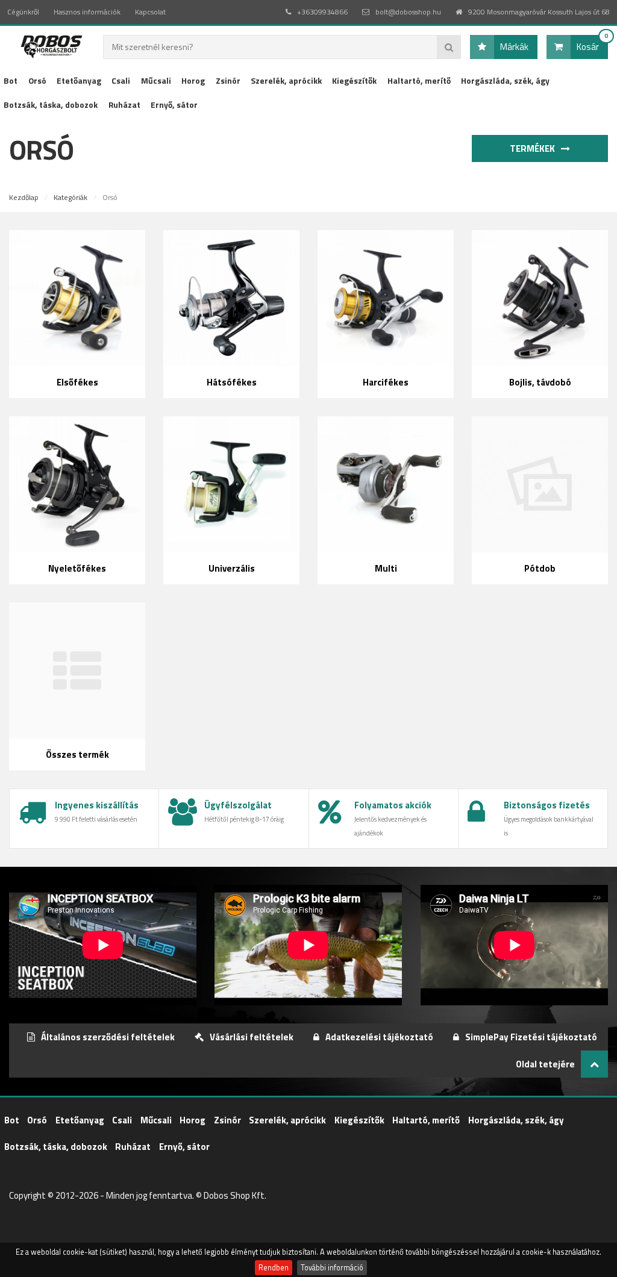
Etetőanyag (79, 80)
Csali (120, 80)
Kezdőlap (24, 197)
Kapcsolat (150, 11)
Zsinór (228, 80)
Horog (193, 80)
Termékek (533, 148)
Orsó (37, 80)
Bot (10, 80)
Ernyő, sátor (174, 104)
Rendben (273, 1267)
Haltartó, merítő (419, 80)
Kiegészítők (354, 80)
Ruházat (124, 104)
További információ (332, 1267)
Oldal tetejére (545, 1064)
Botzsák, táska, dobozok (51, 104)
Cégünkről (23, 11)
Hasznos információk (87, 11)
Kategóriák (70, 197)
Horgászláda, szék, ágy (505, 80)
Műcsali (156, 80)
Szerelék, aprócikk (286, 80)
